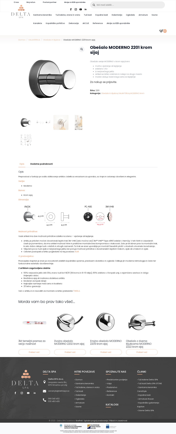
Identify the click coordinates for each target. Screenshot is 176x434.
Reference (98, 23)
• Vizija (109, 383)
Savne (155, 14)
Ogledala (130, 14)
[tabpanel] (88, 231)
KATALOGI (112, 404)
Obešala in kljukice (51, 39)
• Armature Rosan (145, 399)
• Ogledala (79, 399)
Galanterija (117, 14)
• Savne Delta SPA (145, 410)
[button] (81, 49)
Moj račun (31, 2)
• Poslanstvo (111, 387)
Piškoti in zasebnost (118, 420)
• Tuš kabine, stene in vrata (86, 387)
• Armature (79, 402)
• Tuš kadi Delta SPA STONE (149, 383)
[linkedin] (85, 9)
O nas (16, 2)
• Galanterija (80, 395)
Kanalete (37, 23)
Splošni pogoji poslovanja (96, 420)
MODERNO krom (137, 93)
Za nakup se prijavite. (103, 82)
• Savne (77, 406)
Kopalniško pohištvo (55, 23)
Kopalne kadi (101, 14)
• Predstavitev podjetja (116, 379)
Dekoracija (74, 23)
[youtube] (80, 9)
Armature (143, 14)
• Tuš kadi (78, 391)
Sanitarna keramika (42, 14)
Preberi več (34, 352)
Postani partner (49, 2)
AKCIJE (86, 23)
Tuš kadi (88, 14)
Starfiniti (79, 420)
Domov (21, 39)
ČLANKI (141, 371)
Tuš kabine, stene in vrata (68, 14)
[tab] (21, 164)
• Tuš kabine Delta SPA (147, 379)
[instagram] (75, 9)
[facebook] (70, 9)
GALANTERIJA (34, 39)
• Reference (111, 391)
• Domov (78, 379)
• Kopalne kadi (143, 395)
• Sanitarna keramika (84, 383)
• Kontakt (110, 395)
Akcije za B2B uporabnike (74, 2)
